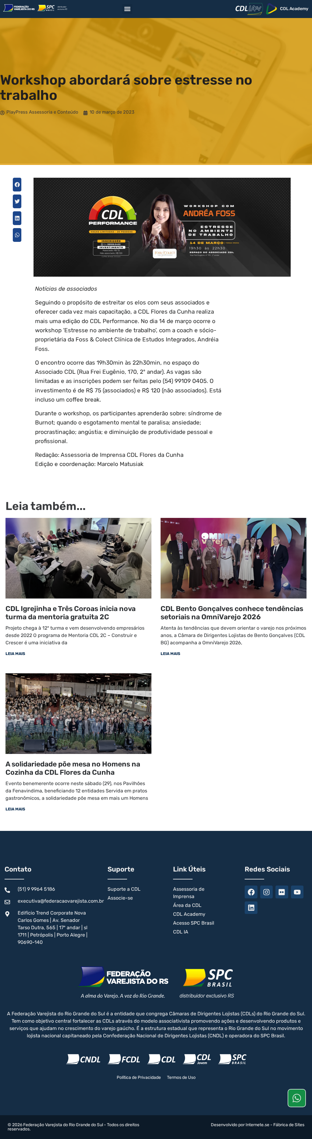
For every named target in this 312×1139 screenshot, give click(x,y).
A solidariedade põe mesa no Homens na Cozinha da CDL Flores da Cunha (72, 768)
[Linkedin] (251, 907)
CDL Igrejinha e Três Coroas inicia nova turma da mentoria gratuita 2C (70, 612)
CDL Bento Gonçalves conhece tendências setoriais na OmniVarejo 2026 (232, 612)
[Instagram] (266, 892)
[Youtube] (297, 892)
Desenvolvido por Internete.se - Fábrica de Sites (257, 1124)
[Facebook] (251, 892)
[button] (127, 9)
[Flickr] (281, 892)
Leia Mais (15, 653)
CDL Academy (294, 8)
